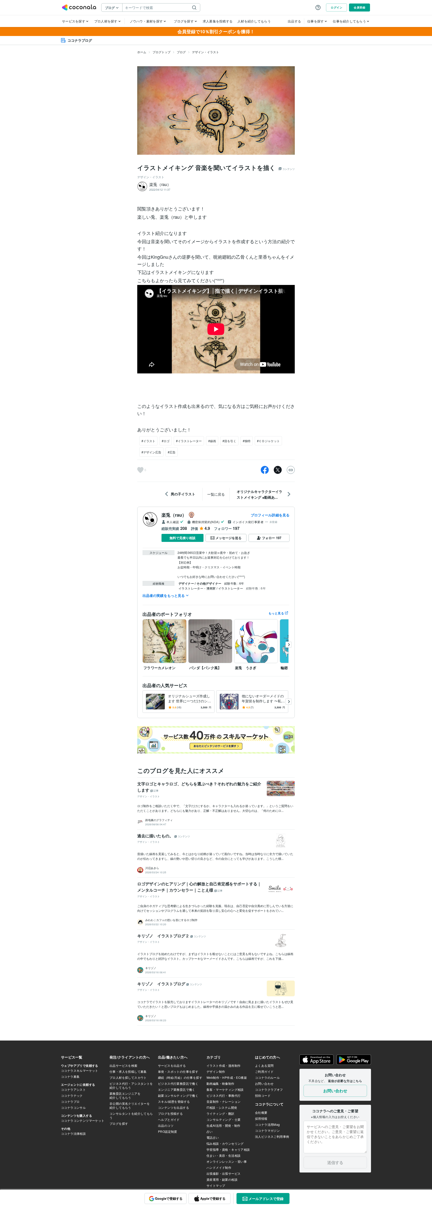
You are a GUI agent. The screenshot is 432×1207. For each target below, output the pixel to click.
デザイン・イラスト (205, 52)
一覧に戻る (216, 494)
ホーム (141, 52)
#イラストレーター (189, 441)
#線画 (212, 441)
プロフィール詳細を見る (270, 515)
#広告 (172, 452)
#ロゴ (166, 441)
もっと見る (276, 613)
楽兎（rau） (174, 515)
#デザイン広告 (151, 452)
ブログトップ (161, 52)
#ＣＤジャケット (268, 441)
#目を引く (229, 441)
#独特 (246, 441)
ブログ (181, 52)
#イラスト (148, 441)
